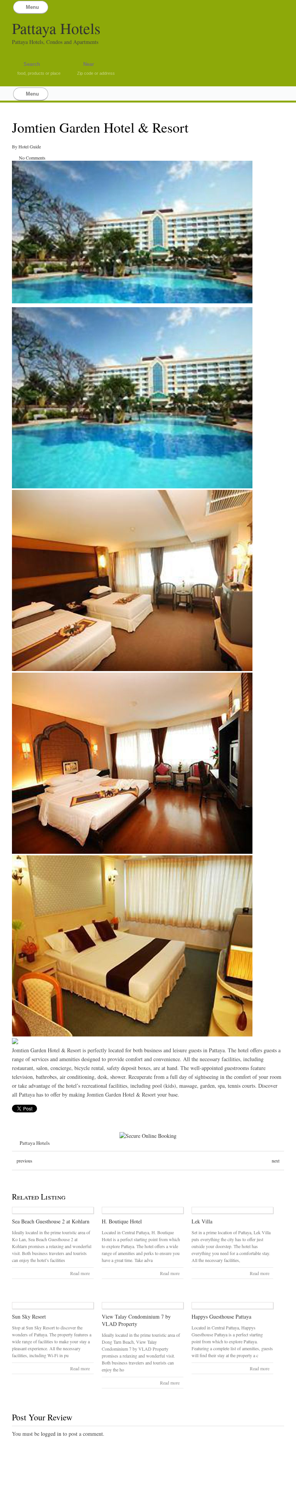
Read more (80, 1273)
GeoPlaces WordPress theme (148, 1487)
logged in (51, 1433)
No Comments (32, 158)
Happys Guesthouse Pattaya (221, 1316)
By (15, 146)
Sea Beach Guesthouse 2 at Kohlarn (50, 1221)
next (275, 1161)
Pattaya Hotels (56, 28)
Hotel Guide (29, 146)
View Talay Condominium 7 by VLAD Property (136, 1320)
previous (24, 1161)
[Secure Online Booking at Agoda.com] (148, 1135)
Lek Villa (202, 1221)
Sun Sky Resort (29, 1316)
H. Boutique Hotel (122, 1221)
